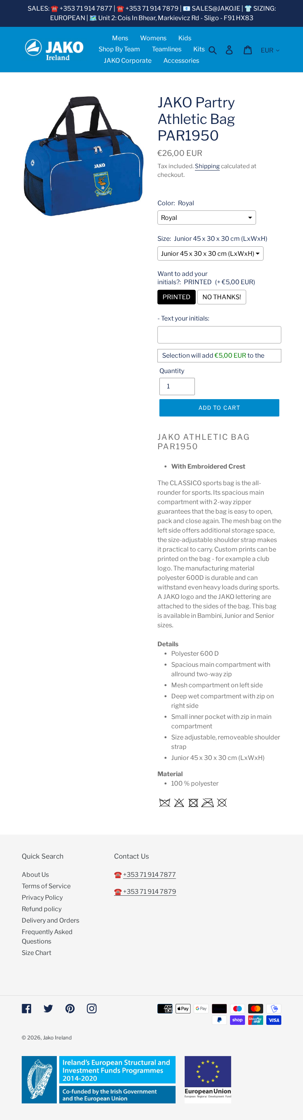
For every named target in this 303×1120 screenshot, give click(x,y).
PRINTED (177, 297)
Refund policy (42, 909)
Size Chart (36, 953)
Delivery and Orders (50, 920)
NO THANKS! (221, 297)
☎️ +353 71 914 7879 (145, 891)
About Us (35, 874)
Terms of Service (46, 886)
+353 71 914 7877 (149, 874)
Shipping (207, 166)
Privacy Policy (42, 897)
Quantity (171, 371)
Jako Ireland (57, 1037)
